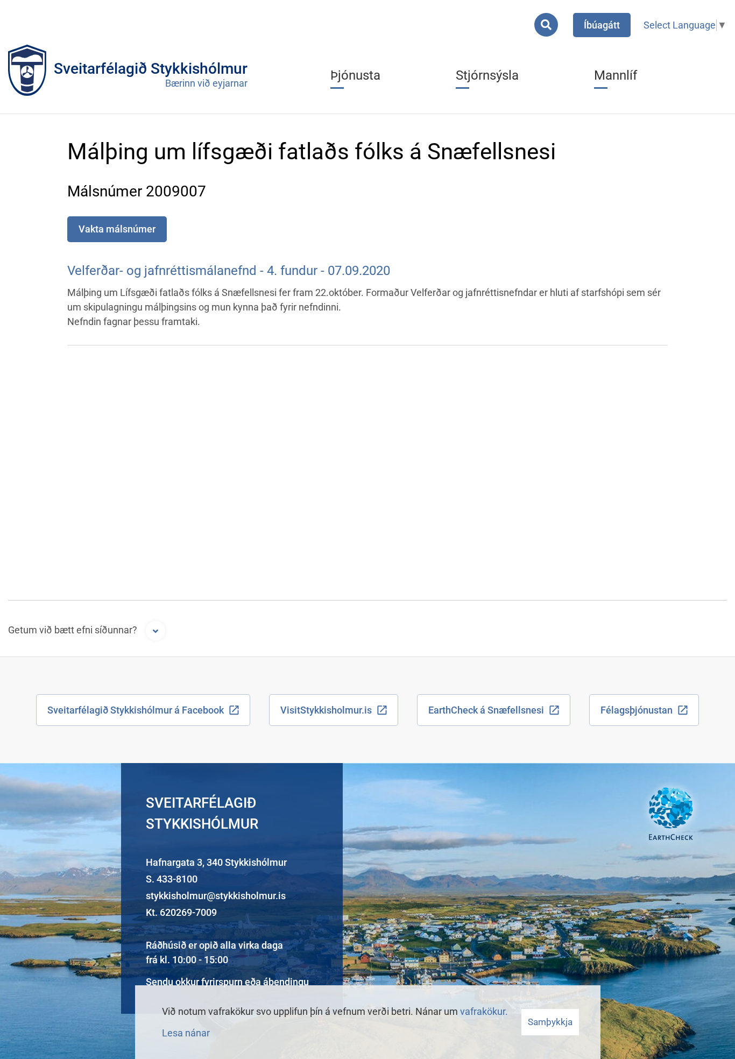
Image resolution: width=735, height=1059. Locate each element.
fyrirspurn (222, 981)
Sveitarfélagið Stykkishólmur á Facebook (135, 710)
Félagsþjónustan (636, 710)
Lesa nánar (186, 1033)
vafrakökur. (484, 1011)
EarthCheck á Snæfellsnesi (486, 710)
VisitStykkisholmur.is (326, 710)
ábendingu (286, 981)
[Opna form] (155, 630)
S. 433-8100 (171, 879)
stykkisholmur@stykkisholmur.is (216, 895)
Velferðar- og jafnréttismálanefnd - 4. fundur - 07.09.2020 (228, 270)
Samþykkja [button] (550, 1021)
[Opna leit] (546, 25)
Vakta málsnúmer (117, 229)
